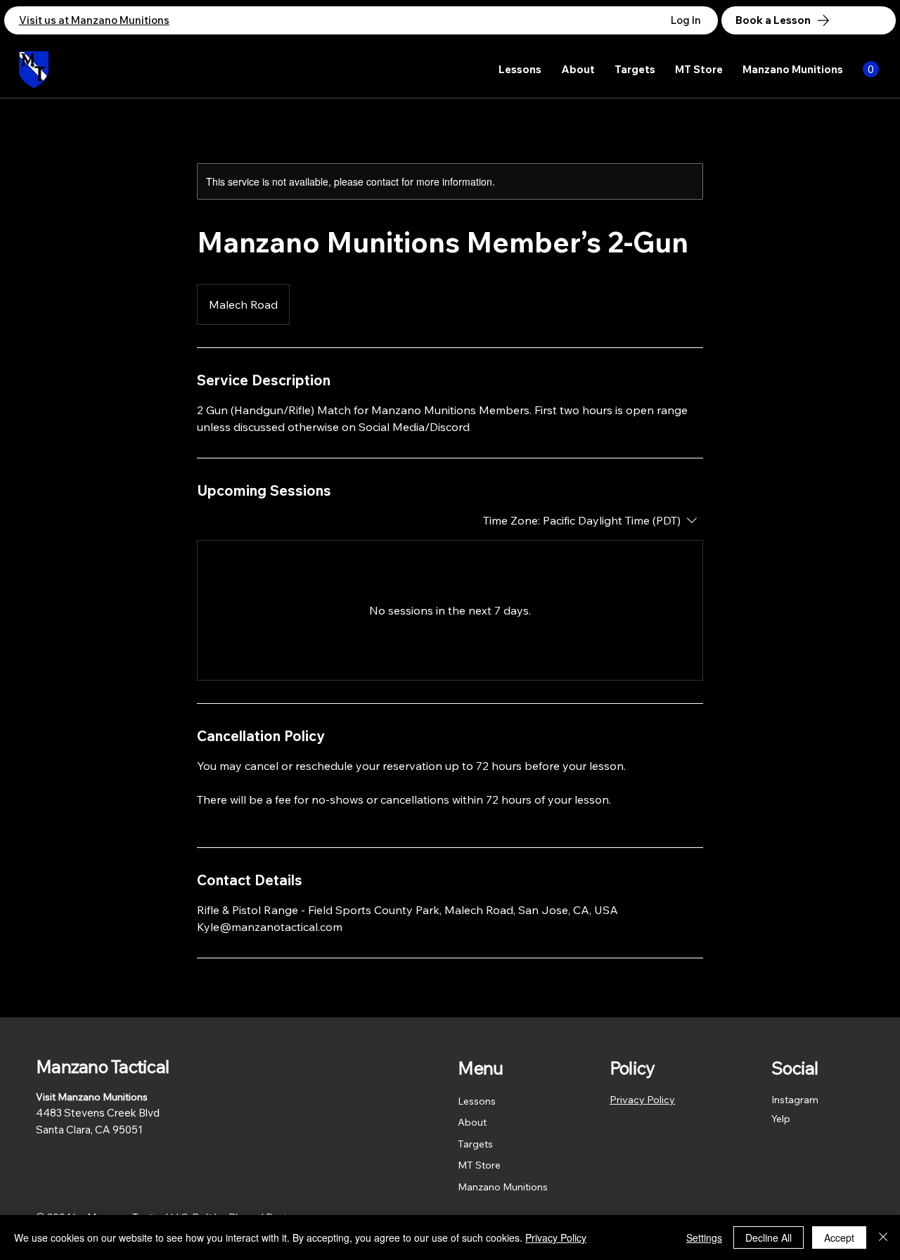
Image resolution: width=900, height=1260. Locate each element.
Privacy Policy (642, 1099)
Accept (839, 1237)
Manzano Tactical (102, 1066)
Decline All (768, 1237)
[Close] (883, 1237)
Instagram (794, 1099)
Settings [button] (704, 1237)
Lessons (477, 1101)
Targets (475, 1144)
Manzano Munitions (503, 1187)
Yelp (780, 1118)
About (472, 1122)
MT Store (479, 1165)
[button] (871, 69)
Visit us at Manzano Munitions (94, 20)
